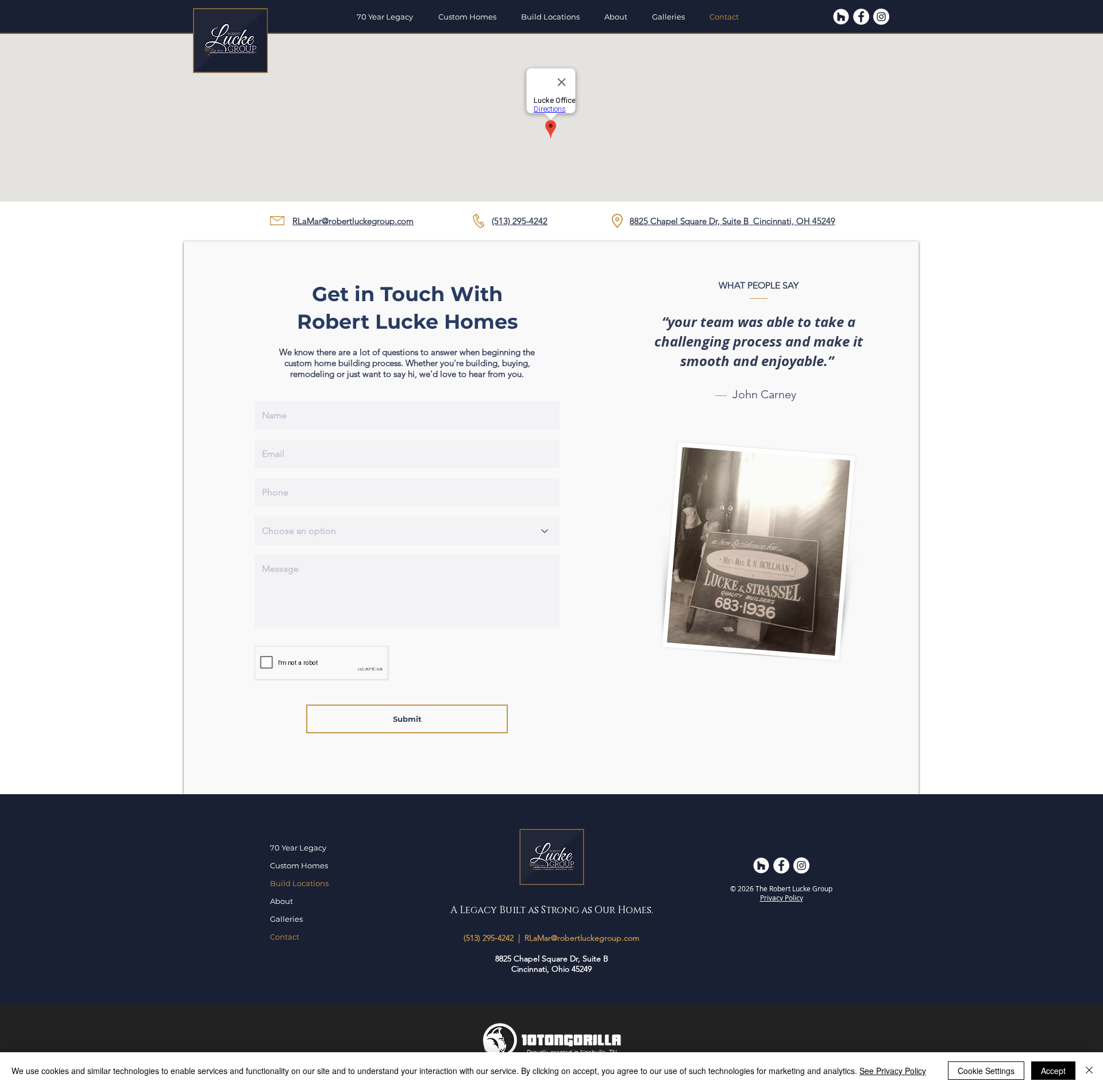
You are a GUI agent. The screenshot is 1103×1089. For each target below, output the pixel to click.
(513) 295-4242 (489, 938)
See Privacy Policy (892, 1070)
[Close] (1089, 1070)
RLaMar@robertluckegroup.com (353, 221)
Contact (284, 936)
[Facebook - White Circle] (861, 17)
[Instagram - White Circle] (881, 17)
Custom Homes (299, 865)
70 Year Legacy (298, 847)
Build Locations (299, 883)
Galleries (286, 918)
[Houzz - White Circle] (841, 17)
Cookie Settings (986, 1070)
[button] (471, 16)
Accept (1053, 1070)
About (281, 901)
